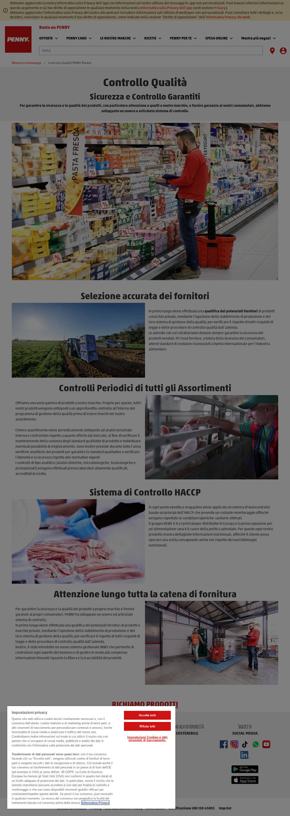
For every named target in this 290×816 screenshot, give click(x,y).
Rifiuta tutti (147, 726)
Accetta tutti (147, 715)
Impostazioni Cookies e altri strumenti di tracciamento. (147, 739)
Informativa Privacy (95, 802)
